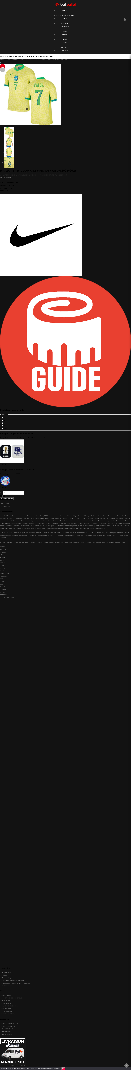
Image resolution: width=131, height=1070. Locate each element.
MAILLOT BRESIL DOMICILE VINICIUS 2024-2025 (16, 175)
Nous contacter (119, 542)
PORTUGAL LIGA (7, 1009)
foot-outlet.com (96, 533)
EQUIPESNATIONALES (65, 46)
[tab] (66, 506)
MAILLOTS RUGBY (7, 1034)
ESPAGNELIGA (65, 20)
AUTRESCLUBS (65, 41)
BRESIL (25, 60)
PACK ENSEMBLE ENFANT (10, 1026)
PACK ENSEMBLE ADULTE (10, 1024)
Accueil (2, 60)
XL (5, 426)
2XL (5, 428)
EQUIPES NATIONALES (14, 60)
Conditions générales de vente (13, 980)
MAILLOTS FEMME (7, 1029)
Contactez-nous (8, 986)
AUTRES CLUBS (7, 1011)
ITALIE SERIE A (6, 1003)
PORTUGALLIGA (65, 36)
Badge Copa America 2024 (10, 474)
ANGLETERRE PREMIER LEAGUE (65, 16)
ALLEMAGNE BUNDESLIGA (10, 1006)
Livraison (5, 975)
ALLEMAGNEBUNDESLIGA (65, 25)
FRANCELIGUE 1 (64, 12)
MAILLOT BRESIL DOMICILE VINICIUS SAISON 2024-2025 (50, 542)
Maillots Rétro (6, 1032)
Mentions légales (8, 978)
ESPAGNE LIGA (6, 1001)
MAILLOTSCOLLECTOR (64, 52)
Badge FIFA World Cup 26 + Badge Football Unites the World (22, 438)
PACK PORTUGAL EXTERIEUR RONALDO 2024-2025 (49, 175)
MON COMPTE (6, 972)
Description (6, 507)
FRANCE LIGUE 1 (7, 995)
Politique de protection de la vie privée (16, 983)
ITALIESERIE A (65, 30)
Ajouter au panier (7, 499)
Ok (63, 1069)
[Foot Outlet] (65, 4)
